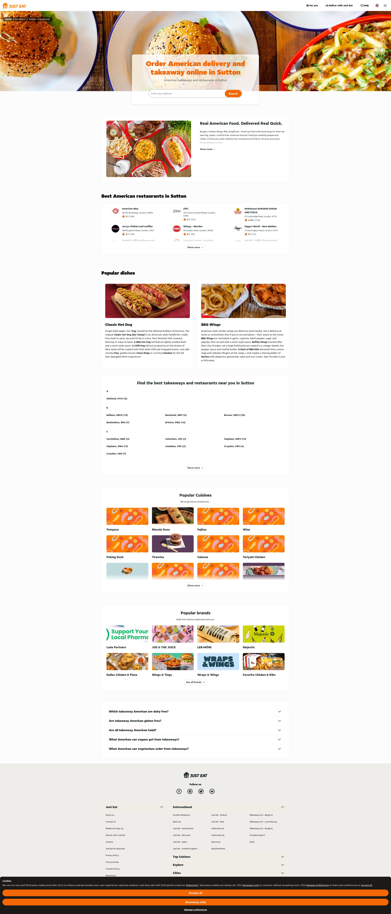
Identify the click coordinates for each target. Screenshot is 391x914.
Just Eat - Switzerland (183, 828)
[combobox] (186, 93)
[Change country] (377, 5)
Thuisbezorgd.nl (257, 835)
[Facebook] (179, 791)
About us (110, 815)
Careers (109, 841)
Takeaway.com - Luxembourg (263, 821)
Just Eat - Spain (180, 841)
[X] (201, 791)
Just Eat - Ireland (219, 815)
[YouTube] (212, 791)
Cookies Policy (113, 868)
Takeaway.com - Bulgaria (261, 828)
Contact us (111, 821)
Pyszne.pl (215, 841)
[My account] (385, 5)
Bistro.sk (177, 821)
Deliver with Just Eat (341, 5)
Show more (206, 149)
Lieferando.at (217, 828)
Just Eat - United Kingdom (185, 848)
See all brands (193, 682)
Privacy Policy (112, 855)
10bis (251, 841)
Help (366, 5)
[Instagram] (190, 791)
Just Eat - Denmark (181, 835)
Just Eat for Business (115, 848)
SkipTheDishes (218, 848)
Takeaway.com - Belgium (261, 815)
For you (313, 5)
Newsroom (111, 875)
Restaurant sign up (114, 828)
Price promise (112, 862)
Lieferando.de (218, 835)
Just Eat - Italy (217, 821)
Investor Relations (181, 815)
